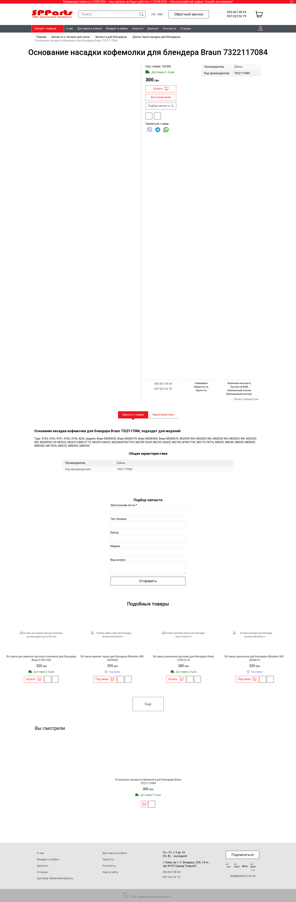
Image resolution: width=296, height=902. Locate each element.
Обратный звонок (188, 14)
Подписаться (242, 855)
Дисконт (153, 28)
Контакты (169, 28)
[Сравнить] (157, 116)
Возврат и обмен (117, 28)
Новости (137, 28)
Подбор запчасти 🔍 (161, 105)
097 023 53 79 (236, 16)
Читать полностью (246, 399)
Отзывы (185, 28)
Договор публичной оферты (55, 878)
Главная (41, 37)
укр (153, 14)
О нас (69, 28)
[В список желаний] (148, 116)
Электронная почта (123, 505)
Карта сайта (110, 872)
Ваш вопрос (118, 559)
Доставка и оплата (89, 28)
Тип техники (118, 519)
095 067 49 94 (236, 12)
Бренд (114, 532)
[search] (141, 14)
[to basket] (259, 14)
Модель (115, 546)
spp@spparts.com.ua (242, 876)
